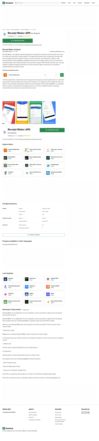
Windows (63, 2)
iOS (74, 2)
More (93, 2)
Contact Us (31, 417)
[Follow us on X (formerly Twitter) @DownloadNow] (85, 412)
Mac (69, 2)
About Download (32, 412)
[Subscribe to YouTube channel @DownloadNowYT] (88, 412)
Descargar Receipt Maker (9, 244)
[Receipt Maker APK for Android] (5, 34)
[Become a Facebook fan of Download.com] (82, 412)
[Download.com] (8, 3)
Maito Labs (26, 309)
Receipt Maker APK (24, 33)
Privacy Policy (58, 412)
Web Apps (86, 2)
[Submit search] (16, 3)
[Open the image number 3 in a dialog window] (49, 112)
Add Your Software (33, 414)
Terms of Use (58, 414)
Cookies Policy (58, 417)
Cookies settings (59, 424)
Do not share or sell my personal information (60, 420)
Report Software (34, 234)
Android (80, 2)
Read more (62, 51)
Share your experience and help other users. (31, 45)
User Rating (20, 36)
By (11, 36)
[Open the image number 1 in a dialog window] (22, 112)
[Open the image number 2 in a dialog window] (35, 112)
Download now (18, 40)
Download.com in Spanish (34, 420)
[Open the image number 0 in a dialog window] (9, 112)
